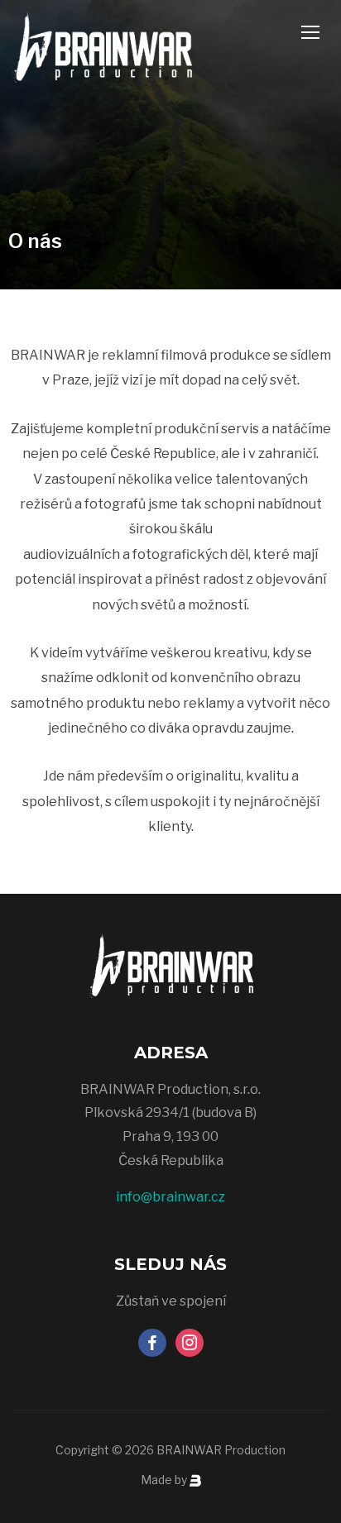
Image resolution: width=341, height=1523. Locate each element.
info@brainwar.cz (170, 1197)
